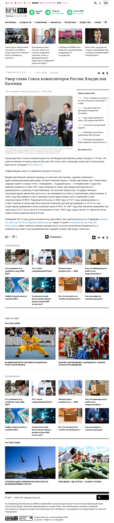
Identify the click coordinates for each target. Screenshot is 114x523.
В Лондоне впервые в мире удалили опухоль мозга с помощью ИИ (92, 142)
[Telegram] (103, 73)
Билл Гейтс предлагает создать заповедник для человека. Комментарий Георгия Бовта (97, 51)
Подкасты (25, 22)
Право (98, 22)
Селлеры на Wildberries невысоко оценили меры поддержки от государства (70, 51)
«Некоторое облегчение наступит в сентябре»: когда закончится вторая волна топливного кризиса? (16, 52)
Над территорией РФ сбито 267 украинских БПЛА (91, 119)
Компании (41, 22)
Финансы (55, 22)
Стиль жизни (41, 72)
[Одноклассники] (107, 73)
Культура (54, 72)
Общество (85, 22)
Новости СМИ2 (12, 318)
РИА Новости (34, 164)
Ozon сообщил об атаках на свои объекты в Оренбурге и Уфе (92, 101)
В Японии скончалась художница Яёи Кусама (90, 133)
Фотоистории (12, 323)
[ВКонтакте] (99, 73)
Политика (70, 22)
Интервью (10, 22)
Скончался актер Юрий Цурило (91, 126)
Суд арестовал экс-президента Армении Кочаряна (90, 110)
